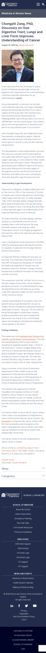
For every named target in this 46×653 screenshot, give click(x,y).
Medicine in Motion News (16, 13)
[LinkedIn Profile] (11, 605)
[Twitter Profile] (26, 605)
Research (23, 463)
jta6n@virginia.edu (26, 45)
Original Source (8, 460)
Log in (23, 619)
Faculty (15, 463)
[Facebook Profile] (19, 605)
